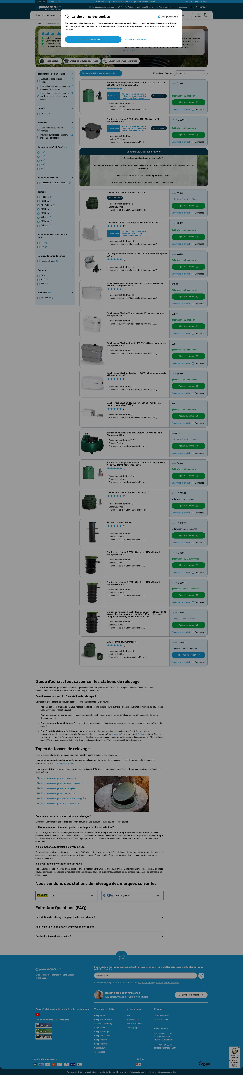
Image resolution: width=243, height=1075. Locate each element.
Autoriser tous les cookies (92, 39)
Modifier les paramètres (135, 39)
